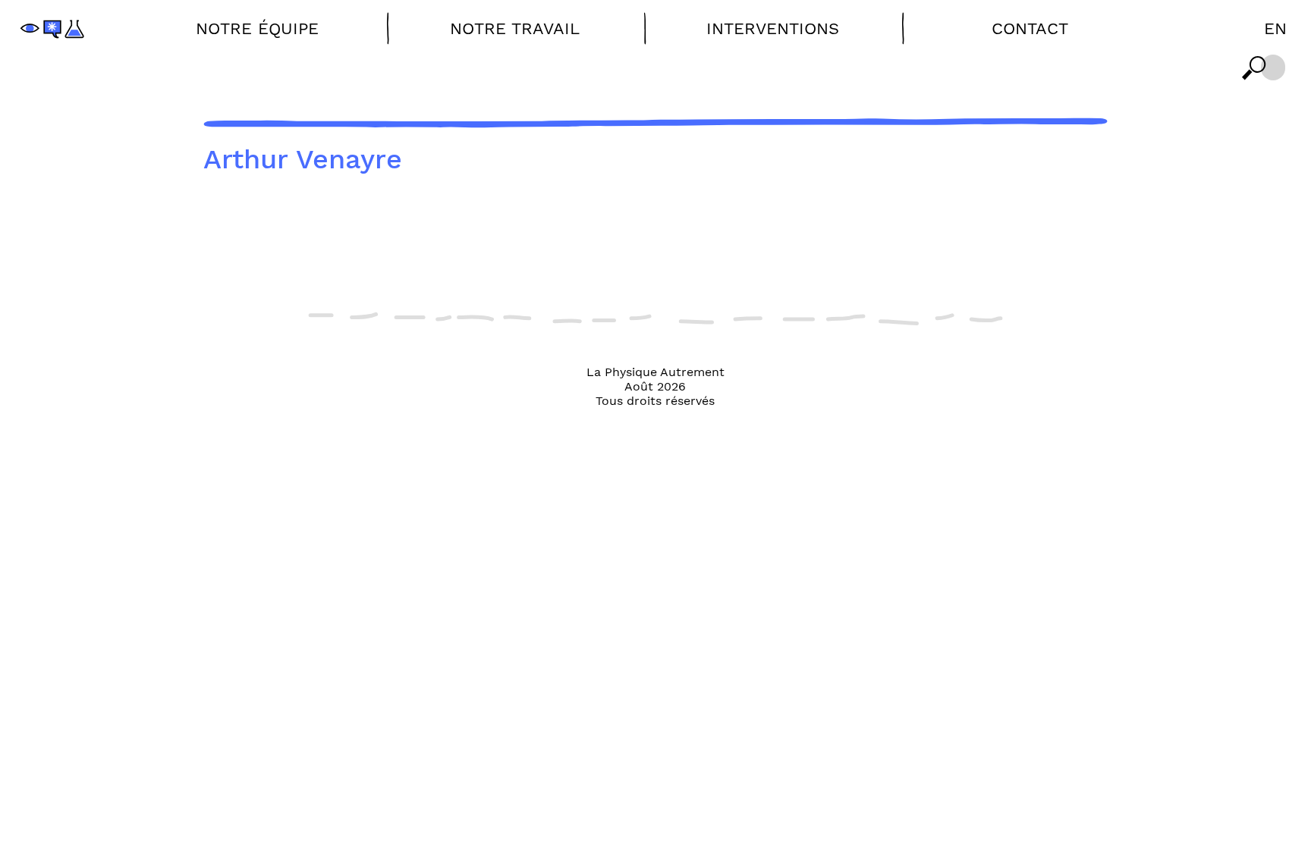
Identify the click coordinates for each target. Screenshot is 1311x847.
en (1275, 28)
